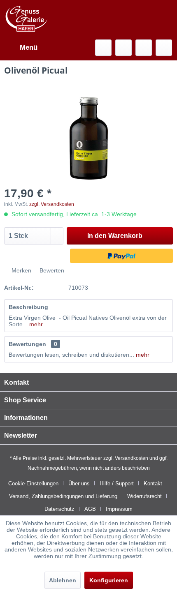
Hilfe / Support (117, 483)
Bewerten (51, 270)
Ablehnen (62, 580)
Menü (28, 47)
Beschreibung (28, 307)
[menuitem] (21, 47)
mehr (35, 324)
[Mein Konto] (143, 47)
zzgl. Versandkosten (51, 204)
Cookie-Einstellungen (33, 483)
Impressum (119, 509)
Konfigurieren (108, 580)
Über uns (79, 483)
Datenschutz (59, 509)
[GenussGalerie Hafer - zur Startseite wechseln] (26, 19)
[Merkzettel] (123, 47)
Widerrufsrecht (144, 496)
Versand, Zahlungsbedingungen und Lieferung (63, 496)
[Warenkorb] (164, 47)
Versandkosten (131, 458)
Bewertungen (27, 344)
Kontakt (153, 483)
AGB (90, 509)
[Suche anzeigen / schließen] (103, 47)
